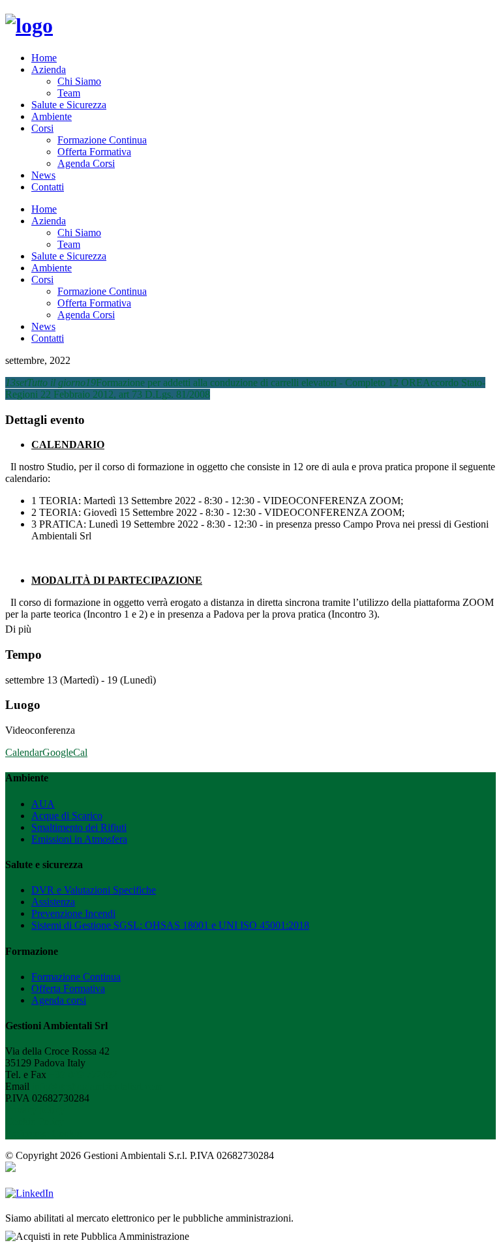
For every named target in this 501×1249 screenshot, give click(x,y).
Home (44, 57)
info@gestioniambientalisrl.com (97, 1086)
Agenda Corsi (86, 163)
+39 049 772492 (83, 1074)
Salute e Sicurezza (68, 104)
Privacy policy (35, 1109)
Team (68, 92)
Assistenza (53, 901)
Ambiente (51, 116)
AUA (43, 803)
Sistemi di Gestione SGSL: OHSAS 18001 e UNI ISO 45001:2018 (170, 925)
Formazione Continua (102, 139)
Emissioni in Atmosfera (79, 839)
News (43, 175)
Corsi (42, 128)
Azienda (48, 69)
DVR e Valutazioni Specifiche (93, 889)
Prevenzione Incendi (73, 913)
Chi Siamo (79, 81)
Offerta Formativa (94, 151)
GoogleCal (64, 752)
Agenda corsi (58, 1000)
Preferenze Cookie (43, 1133)
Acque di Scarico (66, 815)
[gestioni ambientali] (29, 25)
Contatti (47, 186)
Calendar (23, 752)
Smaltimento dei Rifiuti (79, 827)
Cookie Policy (34, 1121)
